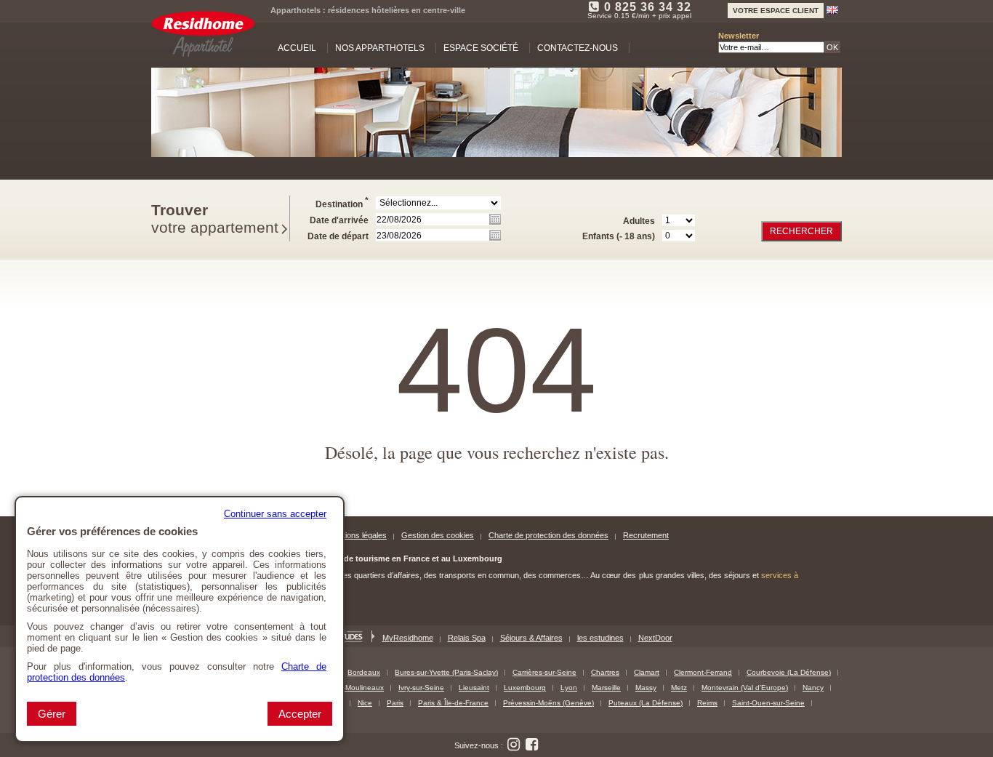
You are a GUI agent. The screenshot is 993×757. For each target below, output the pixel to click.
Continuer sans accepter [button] (275, 513)
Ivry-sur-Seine (421, 688)
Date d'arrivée (339, 220)
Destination (342, 202)
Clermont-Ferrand (703, 672)
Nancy (813, 688)
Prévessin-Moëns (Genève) (548, 703)
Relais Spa (467, 637)
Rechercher (801, 231)
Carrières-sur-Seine (544, 672)
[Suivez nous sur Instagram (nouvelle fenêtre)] (514, 745)
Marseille (606, 688)
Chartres (605, 672)
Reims (707, 703)
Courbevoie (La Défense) (789, 672)
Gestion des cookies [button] (437, 535)
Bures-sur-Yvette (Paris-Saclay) (446, 672)
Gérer (51, 714)
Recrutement (646, 535)
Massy (645, 688)
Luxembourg (525, 688)
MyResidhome (407, 637)
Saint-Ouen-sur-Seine (768, 703)
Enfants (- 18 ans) (618, 236)
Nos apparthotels (380, 48)
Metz (679, 688)
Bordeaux (363, 672)
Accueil (297, 48)
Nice (365, 703)
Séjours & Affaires (531, 637)
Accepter (299, 714)
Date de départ (338, 236)
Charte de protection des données (548, 535)
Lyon (568, 688)
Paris (395, 703)
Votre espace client (776, 11)
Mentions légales (357, 535)
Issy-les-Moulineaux (351, 688)
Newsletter (738, 35)
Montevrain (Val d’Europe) (744, 688)
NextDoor (655, 637)
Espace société (480, 48)
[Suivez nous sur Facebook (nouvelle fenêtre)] (532, 745)
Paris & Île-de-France (453, 703)
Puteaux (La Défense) (645, 703)
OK (832, 47)
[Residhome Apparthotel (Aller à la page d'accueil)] (203, 34)
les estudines (600, 637)
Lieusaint (474, 688)
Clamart (646, 672)
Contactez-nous (577, 48)
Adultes (639, 221)
